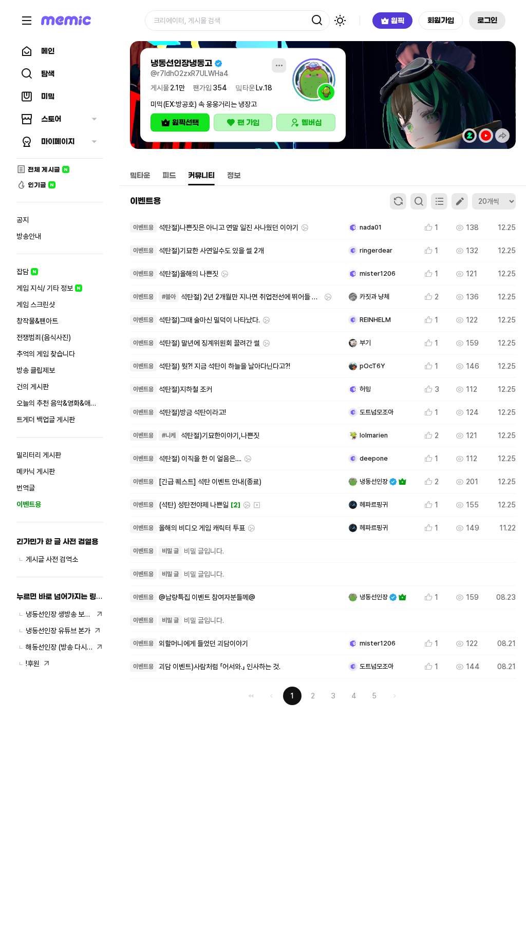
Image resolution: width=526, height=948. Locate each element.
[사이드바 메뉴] (27, 20)
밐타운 (140, 175)
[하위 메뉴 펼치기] (94, 119)
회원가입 (440, 20)
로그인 (487, 20)
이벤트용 (145, 201)
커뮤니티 (201, 175)
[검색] (317, 20)
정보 (233, 175)
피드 (169, 175)
